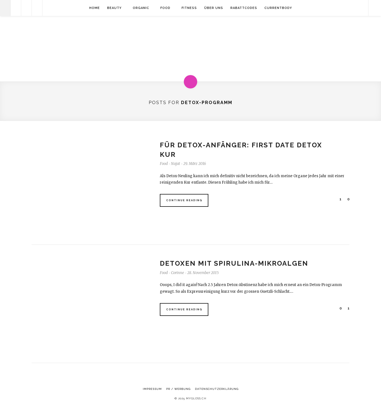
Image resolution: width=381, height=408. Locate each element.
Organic (141, 8)
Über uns (213, 8)
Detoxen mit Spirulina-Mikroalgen (234, 263)
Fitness (189, 8)
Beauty (114, 8)
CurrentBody (278, 8)
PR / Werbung (178, 388)
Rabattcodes (243, 8)
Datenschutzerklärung (216, 388)
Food (165, 8)
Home (94, 8)
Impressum (152, 388)
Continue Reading (184, 200)
